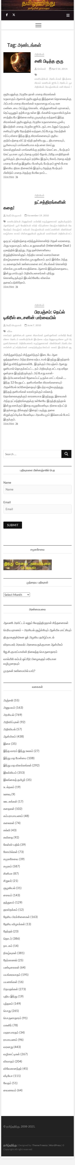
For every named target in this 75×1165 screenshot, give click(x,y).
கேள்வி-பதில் (11, 844)
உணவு (7, 794)
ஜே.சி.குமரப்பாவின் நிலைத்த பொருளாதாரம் (30, 651)
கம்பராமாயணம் (13, 816)
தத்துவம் (8, 902)
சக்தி (34, 225)
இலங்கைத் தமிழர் (14, 779)
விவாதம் (8, 1061)
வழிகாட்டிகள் (11, 1054)
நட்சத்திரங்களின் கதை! (34, 205)
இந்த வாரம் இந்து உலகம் (18, 751)
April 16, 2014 (59, 68)
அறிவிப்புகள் (11, 722)
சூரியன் (41, 233)
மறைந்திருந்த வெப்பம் (39, 347)
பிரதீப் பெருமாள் (14, 215)
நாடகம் (7, 945)
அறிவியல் (39, 54)
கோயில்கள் (10, 852)
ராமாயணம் (10, 1039)
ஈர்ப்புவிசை (43, 225)
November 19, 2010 (38, 215)
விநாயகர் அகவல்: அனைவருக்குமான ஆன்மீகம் (33, 644)
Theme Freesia (39, 1145)
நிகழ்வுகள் (10, 953)
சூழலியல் (9, 888)
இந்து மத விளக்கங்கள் (17, 765)
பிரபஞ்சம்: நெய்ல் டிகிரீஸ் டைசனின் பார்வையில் (34, 314)
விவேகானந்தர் (12, 1068)
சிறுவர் (7, 880)
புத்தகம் (8, 1003)
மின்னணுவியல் (28, 233)
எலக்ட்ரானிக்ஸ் (52, 229)
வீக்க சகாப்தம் (7, 333)
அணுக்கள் (27, 221)
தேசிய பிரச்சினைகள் (16, 917)
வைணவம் (9, 1090)
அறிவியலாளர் (26, 343)
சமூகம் (7, 866)
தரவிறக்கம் (10, 909)
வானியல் (46, 82)
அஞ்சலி (8, 700)
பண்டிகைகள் (11, 967)
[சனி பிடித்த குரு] (17, 62)
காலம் (17, 233)
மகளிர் (7, 1025)
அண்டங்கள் (55, 78)
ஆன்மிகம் (9, 736)
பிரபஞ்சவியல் (51, 86)
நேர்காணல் (10, 960)
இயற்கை (66, 78)
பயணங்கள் (10, 982)
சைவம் (7, 895)
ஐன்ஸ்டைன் (19, 335)
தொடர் (7, 938)
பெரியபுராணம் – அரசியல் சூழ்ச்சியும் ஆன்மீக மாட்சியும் (37, 630)
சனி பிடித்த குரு (49, 61)
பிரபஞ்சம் (17, 229)
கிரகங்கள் (38, 335)
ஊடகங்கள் (10, 801)
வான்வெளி (51, 233)
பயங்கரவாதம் (12, 974)
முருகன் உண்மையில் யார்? (19, 671)
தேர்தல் (7, 931)
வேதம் (7, 1083)
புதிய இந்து (10, 996)
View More (11, 177)
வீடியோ (8, 1075)
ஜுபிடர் (55, 82)
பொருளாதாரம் (12, 1018)
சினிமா (8, 873)
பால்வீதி (37, 221)
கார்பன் (26, 229)
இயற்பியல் (63, 347)
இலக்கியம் (10, 772)
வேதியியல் (26, 225)
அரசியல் (8, 714)
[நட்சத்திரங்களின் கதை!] (17, 195)
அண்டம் (64, 82)
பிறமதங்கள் (10, 989)
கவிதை (8, 837)
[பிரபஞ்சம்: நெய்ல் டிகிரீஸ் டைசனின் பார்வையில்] (17, 305)
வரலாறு (8, 1047)
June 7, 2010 (34, 325)
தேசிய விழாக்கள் (14, 924)
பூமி (71, 82)
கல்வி (6, 830)
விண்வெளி (66, 229)
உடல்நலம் (8, 787)
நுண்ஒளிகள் (50, 335)
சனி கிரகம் (64, 86)
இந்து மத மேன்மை (15, 758)
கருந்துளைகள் (49, 221)
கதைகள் (8, 808)
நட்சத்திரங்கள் (20, 347)
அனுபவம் (9, 707)
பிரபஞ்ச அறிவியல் (58, 225)
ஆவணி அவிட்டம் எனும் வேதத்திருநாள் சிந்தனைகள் (35, 623)
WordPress (55, 1145)
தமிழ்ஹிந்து (10, 1145)
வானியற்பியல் (41, 78)
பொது (7, 1010)
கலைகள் (8, 823)
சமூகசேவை (10, 859)
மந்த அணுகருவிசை (54, 339)
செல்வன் (41, 68)
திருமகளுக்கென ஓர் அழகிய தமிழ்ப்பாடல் (28, 637)
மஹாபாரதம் (11, 1032)
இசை (6, 743)
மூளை (29, 335)
